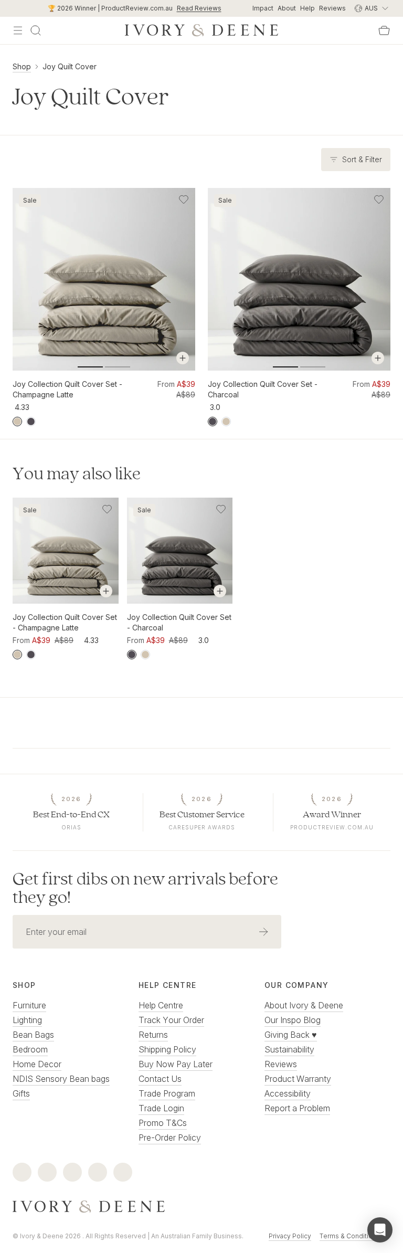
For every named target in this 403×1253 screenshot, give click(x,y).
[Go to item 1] (117, 366)
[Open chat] (380, 1230)
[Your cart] (384, 30)
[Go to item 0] (90, 366)
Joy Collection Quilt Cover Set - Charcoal (262, 389)
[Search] (35, 30)
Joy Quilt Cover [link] (70, 66)
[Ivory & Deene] (201, 1207)
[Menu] (18, 30)
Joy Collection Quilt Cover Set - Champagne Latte (67, 389)
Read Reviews (199, 8)
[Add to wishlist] (183, 199)
